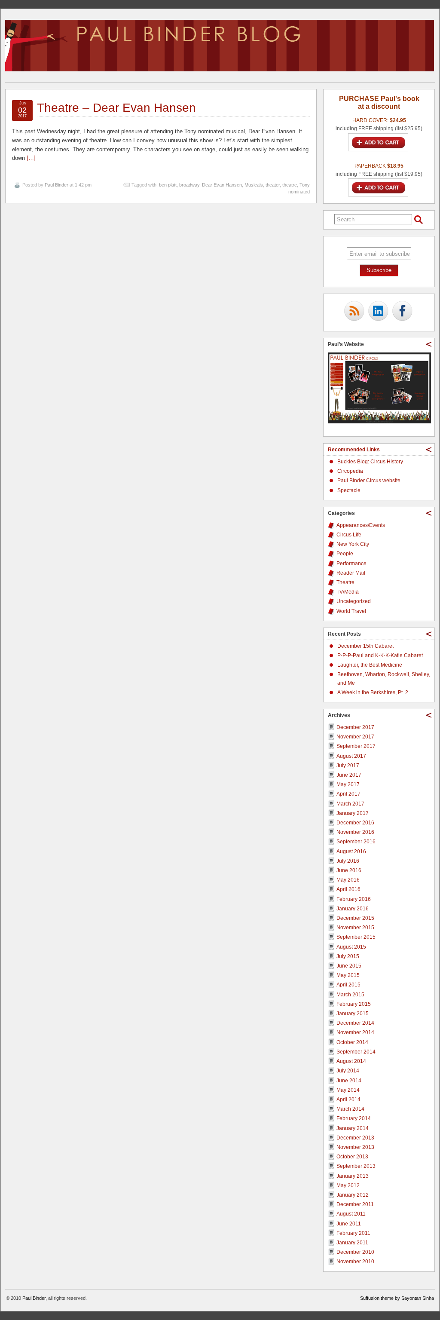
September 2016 (356, 842)
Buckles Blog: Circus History (370, 462)
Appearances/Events (360, 525)
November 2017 (355, 737)
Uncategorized (353, 601)
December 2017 (355, 727)
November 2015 (355, 928)
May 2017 (348, 784)
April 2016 (348, 889)
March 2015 (350, 995)
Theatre (345, 582)
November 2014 (355, 1032)
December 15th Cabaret (365, 646)
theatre (289, 184)
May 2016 (348, 880)
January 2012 (352, 1195)
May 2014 (348, 1090)
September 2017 (356, 746)
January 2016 (352, 909)
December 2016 (355, 823)
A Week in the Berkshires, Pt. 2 (372, 692)
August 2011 (351, 1214)
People (344, 554)
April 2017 (348, 794)
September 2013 (356, 1166)
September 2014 (356, 1052)
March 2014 (350, 1109)
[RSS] (354, 311)
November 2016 (355, 832)
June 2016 (348, 870)
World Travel (351, 611)
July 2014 (347, 1071)
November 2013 (355, 1147)
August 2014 (351, 1061)
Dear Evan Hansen (222, 184)
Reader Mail (350, 573)
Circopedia (350, 471)
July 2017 (347, 766)
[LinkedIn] (378, 311)
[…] (31, 158)
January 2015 (352, 1014)
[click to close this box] (429, 344)
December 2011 (355, 1204)
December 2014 (355, 1023)
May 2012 (348, 1185)
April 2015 (348, 985)
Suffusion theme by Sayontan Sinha (397, 1298)
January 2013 (352, 1176)
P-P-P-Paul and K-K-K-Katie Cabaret (380, 655)
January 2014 (352, 1128)
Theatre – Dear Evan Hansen (116, 107)
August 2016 (351, 851)
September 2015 (356, 937)
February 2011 (353, 1233)
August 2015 (351, 947)
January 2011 (352, 1243)
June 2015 (348, 966)
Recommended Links (354, 450)
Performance (351, 563)
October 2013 (352, 1157)
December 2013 (355, 1138)
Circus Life (348, 535)
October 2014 (352, 1042)
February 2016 (353, 899)
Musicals (253, 184)
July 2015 (347, 956)
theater (273, 184)
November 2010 (355, 1262)
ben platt (168, 184)
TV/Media (347, 592)
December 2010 (355, 1252)
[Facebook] (402, 311)
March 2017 (350, 804)
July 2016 (347, 861)
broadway (189, 184)
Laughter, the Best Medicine (369, 665)
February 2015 (353, 1004)
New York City (352, 544)
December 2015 (355, 918)
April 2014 (348, 1099)
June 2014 (348, 1081)
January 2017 (352, 813)
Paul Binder (56, 184)
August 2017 (351, 756)
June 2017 (348, 775)
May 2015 (348, 975)
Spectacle (349, 490)
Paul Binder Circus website (368, 481)
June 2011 (348, 1224)
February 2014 (353, 1118)
